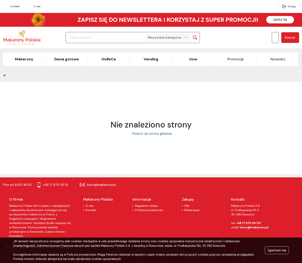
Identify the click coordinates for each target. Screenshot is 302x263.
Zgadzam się (276, 250)
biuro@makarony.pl (254, 227)
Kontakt (15, 6)
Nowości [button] (278, 59)
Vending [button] (151, 59)
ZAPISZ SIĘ (280, 20)
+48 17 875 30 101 (248, 223)
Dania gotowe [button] (66, 59)
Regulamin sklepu (146, 206)
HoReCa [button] (109, 59)
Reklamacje (191, 210)
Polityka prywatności (149, 210)
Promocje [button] (235, 59)
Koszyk (290, 37)
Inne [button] (193, 59)
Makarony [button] (24, 59)
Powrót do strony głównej (151, 133)
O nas (37, 6)
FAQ (186, 206)
